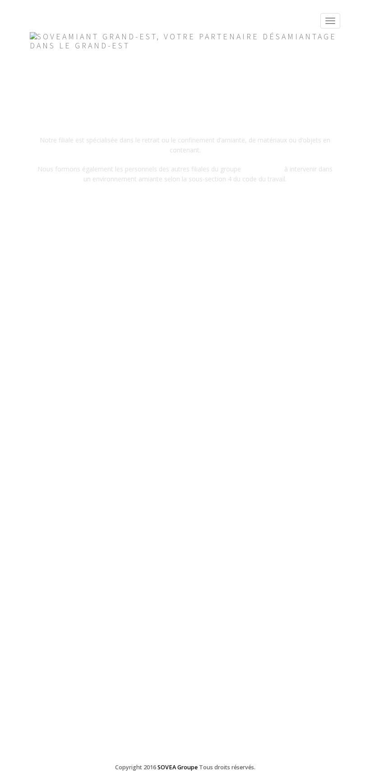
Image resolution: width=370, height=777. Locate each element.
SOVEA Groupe (177, 767)
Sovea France (263, 169)
